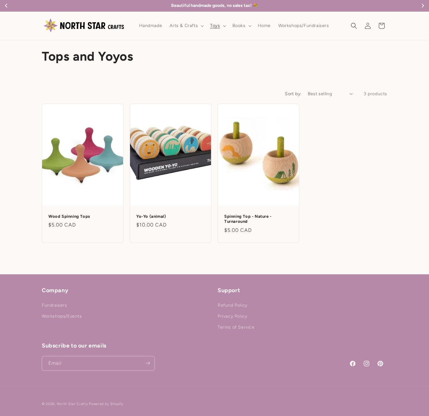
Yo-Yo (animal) (151, 216)
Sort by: (293, 93)
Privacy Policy (232, 316)
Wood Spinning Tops (69, 216)
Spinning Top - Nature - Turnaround (248, 219)
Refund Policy (232, 305)
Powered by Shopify (106, 404)
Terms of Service (236, 327)
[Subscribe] (148, 363)
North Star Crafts (72, 404)
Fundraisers (54, 305)
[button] (186, 25)
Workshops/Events (62, 316)
